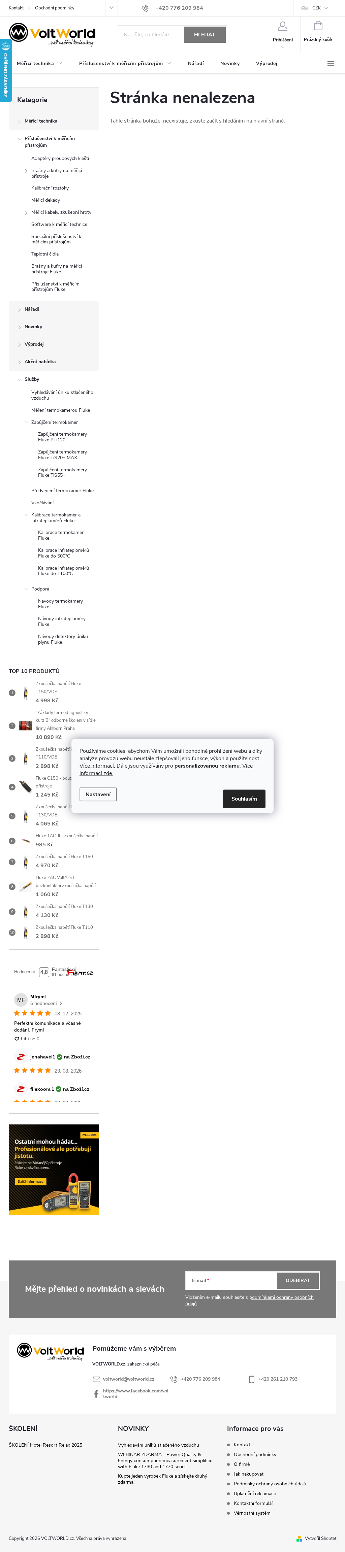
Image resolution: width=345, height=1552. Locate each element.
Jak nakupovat (248, 1474)
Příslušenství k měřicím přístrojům (50, 141)
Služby (32, 379)
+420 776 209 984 (200, 1379)
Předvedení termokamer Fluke (62, 490)
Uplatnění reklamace (255, 1493)
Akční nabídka (40, 362)
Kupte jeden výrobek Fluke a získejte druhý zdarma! (162, 1479)
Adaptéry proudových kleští (60, 158)
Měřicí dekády (45, 200)
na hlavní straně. (265, 121)
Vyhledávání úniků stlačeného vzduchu (158, 1445)
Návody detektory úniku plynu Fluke (63, 639)
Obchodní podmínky (54, 8)
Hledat (204, 34)
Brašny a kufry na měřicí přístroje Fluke (56, 269)
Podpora (40, 589)
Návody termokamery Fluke (60, 604)
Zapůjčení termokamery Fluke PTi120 (62, 437)
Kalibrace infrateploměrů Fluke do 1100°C (63, 571)
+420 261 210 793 (277, 1379)
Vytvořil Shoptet (320, 1539)
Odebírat (298, 1280)
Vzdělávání (42, 503)
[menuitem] (40, 63)
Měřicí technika (41, 121)
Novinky (33, 327)
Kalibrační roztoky (50, 188)
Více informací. (97, 766)
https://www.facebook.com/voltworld (135, 1394)
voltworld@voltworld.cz (128, 1379)
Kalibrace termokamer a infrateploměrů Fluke (56, 518)
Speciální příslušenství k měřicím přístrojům (56, 239)
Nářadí (32, 309)
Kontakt (16, 8)
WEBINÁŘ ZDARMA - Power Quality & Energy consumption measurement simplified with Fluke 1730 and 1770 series (165, 1460)
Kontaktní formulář (253, 1503)
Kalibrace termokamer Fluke (61, 535)
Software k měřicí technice (59, 224)
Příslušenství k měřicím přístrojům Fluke (55, 287)
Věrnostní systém (252, 1513)
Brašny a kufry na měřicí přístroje (56, 173)
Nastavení (98, 794)
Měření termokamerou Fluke (60, 410)
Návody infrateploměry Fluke (62, 621)
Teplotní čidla (45, 254)
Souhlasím (244, 799)
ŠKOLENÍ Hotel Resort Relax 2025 (45, 1445)
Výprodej (34, 344)
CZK (316, 8)
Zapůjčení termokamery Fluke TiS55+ (62, 473)
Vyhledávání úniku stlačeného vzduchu (62, 395)
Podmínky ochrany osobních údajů (270, 1484)
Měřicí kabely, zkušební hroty (61, 212)
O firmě (242, 1464)
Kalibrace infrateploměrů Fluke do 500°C (63, 553)
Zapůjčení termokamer (54, 422)
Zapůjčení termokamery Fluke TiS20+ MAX (62, 455)
